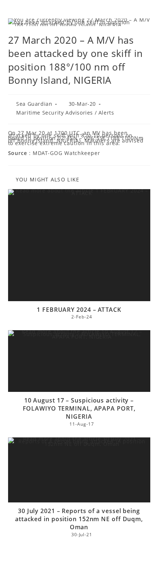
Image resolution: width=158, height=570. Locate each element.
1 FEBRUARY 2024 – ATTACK (79, 310)
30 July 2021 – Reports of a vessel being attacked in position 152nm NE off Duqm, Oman (79, 519)
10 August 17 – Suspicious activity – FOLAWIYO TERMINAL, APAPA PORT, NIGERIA (79, 408)
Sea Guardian (34, 103)
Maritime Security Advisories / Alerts (65, 112)
